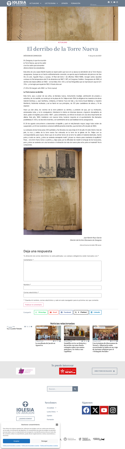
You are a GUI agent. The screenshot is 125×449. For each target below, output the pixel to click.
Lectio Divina (50, 3)
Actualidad (34, 3)
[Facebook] (109, 2)
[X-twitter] (111, 2)
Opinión (64, 3)
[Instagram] (117, 2)
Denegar (44, 441)
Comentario (28, 260)
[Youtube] (114, 2)
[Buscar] (75, 388)
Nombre (27, 284)
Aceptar (16, 441)
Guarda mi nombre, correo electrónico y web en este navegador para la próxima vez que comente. (62, 300)
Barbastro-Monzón (71, 327)
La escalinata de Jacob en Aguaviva (45, 344)
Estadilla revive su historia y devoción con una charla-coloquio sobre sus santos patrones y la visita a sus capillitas (75, 347)
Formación (75, 3)
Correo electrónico (31, 292)
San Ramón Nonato (14, 328)
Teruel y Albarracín (42, 327)
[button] (57, 425)
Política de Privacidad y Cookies (12, 445)
